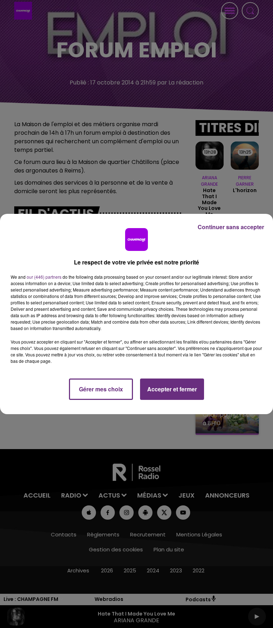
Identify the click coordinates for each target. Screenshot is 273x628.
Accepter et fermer (172, 389)
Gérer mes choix (101, 389)
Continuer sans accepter (231, 227)
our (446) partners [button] (44, 277)
